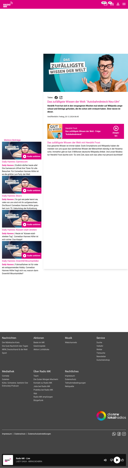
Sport (4, 353)
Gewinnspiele (39, 346)
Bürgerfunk (38, 400)
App (35, 393)
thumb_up (122, 460)
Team (36, 376)
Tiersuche (100, 353)
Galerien (5, 379)
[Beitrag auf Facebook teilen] (56, 97)
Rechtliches (72, 371)
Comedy (5, 376)
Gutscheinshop (103, 360)
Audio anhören (31, 156)
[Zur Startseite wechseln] (8, 4)
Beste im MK (39, 342)
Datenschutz (70, 379)
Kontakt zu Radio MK (43, 383)
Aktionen (39, 337)
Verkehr (99, 346)
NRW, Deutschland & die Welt (15, 349)
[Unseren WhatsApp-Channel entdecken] (114, 434)
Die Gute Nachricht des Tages (15, 346)
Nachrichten (9, 337)
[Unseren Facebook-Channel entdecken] (119, 434)
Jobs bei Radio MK (42, 386)
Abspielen (116, 131)
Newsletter (101, 356)
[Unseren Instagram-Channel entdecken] (124, 434)
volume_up (105, 460)
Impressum (70, 376)
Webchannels (71, 342)
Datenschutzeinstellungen (39, 434)
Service (100, 337)
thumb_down (111, 460)
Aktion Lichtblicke (41, 349)
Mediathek (8, 371)
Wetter (99, 349)
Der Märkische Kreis (11, 342)
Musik (68, 337)
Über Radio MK (42, 371)
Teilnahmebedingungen (75, 383)
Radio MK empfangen (43, 397)
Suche (99, 342)
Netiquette (69, 386)
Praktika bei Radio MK (43, 390)
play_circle (117, 460)
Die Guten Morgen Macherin (46, 379)
